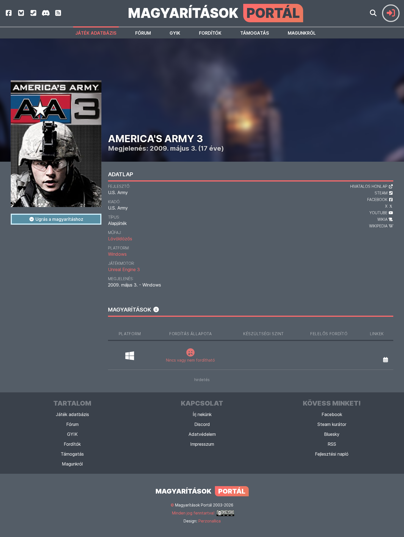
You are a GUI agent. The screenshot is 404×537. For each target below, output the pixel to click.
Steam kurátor (331, 424)
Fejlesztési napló (331, 454)
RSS (332, 444)
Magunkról (302, 33)
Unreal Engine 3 (124, 269)
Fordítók (210, 33)
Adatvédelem (202, 434)
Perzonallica (209, 521)
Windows (117, 254)
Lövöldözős (120, 238)
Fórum (143, 33)
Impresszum (202, 444)
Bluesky (331, 434)
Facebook (332, 414)
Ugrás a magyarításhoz (58, 219)
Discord (202, 424)
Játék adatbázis (96, 33)
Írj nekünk (202, 414)
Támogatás (254, 33)
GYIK (175, 33)
